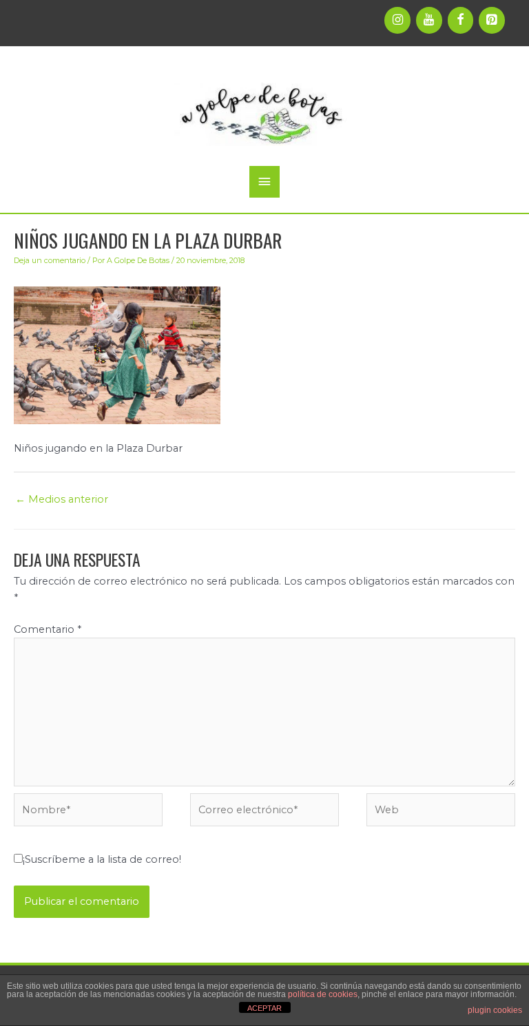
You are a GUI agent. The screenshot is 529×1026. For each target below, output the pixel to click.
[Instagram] (397, 20)
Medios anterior (61, 499)
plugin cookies (495, 1010)
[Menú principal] (264, 182)
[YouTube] (429, 20)
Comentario (47, 629)
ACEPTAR (264, 1008)
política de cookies (322, 994)
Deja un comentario (49, 260)
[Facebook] (461, 20)
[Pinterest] (492, 20)
